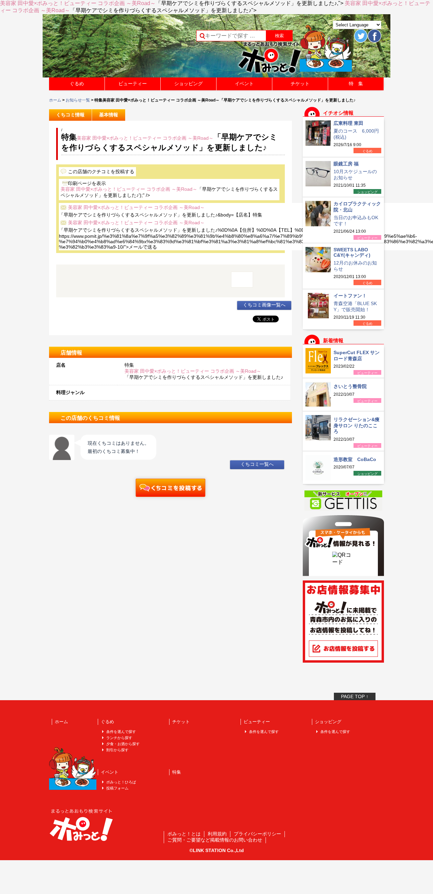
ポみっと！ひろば (121, 782)
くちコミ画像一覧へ (264, 304)
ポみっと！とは (184, 833)
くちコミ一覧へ (257, 464)
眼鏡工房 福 (346, 163)
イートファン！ (350, 295)
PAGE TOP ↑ (354, 696)
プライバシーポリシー (257, 833)
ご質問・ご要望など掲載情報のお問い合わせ (214, 840)
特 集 (356, 83)
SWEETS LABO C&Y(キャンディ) (352, 252)
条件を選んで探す (121, 732)
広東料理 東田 (348, 123)
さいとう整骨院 (350, 386)
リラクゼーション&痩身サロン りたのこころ (357, 425)
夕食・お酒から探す (123, 744)
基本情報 (108, 114)
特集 (176, 772)
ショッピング (188, 83)
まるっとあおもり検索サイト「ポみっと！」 (99, 48)
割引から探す (117, 750)
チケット (300, 83)
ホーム (55, 100)
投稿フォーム (117, 788)
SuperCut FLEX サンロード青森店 (357, 355)
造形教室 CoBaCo (355, 459)
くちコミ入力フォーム (170, 488)
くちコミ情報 (70, 114)
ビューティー (132, 83)
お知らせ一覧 (78, 100)
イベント (244, 83)
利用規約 (217, 833)
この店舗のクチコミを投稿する (101, 171)
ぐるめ (77, 83)
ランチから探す (119, 738)
